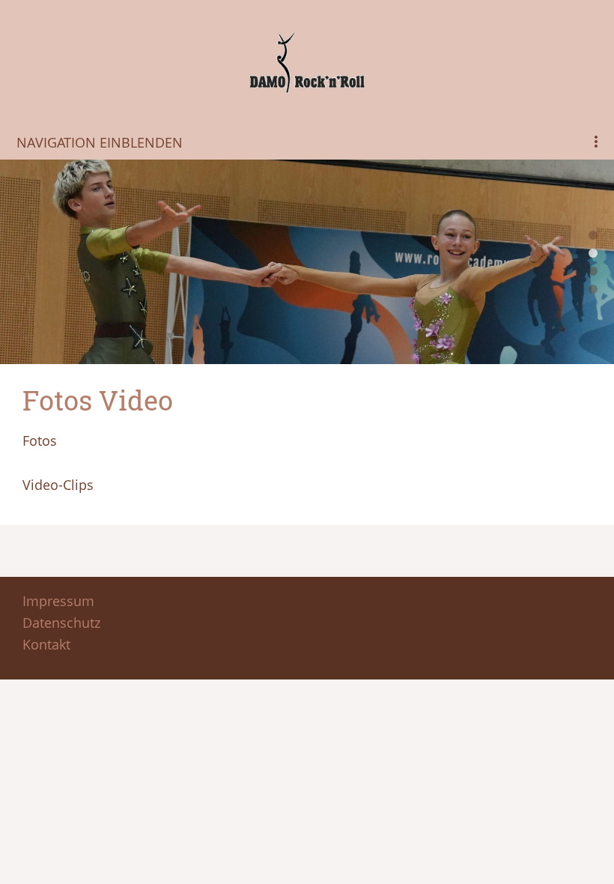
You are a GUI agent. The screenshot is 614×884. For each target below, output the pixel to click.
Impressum (58, 601)
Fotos (39, 440)
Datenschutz (61, 623)
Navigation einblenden (99, 142)
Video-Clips (58, 485)
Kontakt (46, 644)
